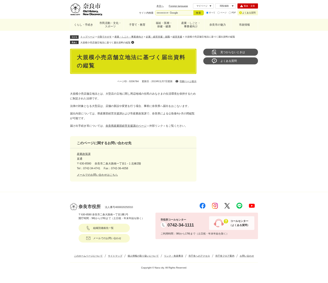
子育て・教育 (137, 24)
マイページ (202, 6)
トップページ (87, 36)
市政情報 (244, 24)
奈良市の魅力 (217, 24)
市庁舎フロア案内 (224, 255)
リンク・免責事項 (173, 255)
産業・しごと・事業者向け (190, 25)
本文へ (160, 6)
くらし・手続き (83, 24)
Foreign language (178, 6)
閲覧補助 (224, 6)
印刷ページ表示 (188, 81)
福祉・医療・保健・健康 (164, 25)
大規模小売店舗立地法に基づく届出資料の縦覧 (105, 42)
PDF (234, 12)
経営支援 (177, 36)
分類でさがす (104, 36)
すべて (212, 12)
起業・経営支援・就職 (158, 36)
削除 (133, 42)
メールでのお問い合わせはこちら (97, 174)
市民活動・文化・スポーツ (110, 25)
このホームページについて (88, 255)
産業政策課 (84, 154)
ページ (223, 12)
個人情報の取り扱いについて (143, 255)
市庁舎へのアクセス (199, 255)
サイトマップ (115, 255)
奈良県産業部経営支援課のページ (126, 125)
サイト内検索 (146, 12)
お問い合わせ (247, 255)
